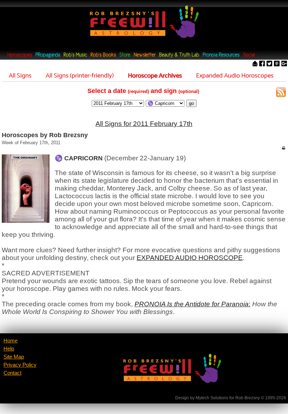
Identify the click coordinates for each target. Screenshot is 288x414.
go (191, 103)
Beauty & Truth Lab (179, 55)
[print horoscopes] (283, 148)
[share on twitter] (269, 64)
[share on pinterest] (277, 64)
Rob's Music (75, 55)
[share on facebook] (262, 64)
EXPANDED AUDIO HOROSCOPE (190, 257)
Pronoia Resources (221, 55)
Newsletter (145, 55)
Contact (12, 373)
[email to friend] (255, 64)
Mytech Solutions (212, 397)
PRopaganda (47, 55)
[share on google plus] (284, 64)
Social (249, 55)
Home (11, 340)
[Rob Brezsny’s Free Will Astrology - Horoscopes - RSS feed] (281, 93)
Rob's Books (103, 55)
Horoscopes (19, 55)
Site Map (14, 357)
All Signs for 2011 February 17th (144, 123)
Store (124, 55)
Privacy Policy (20, 365)
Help (9, 349)
